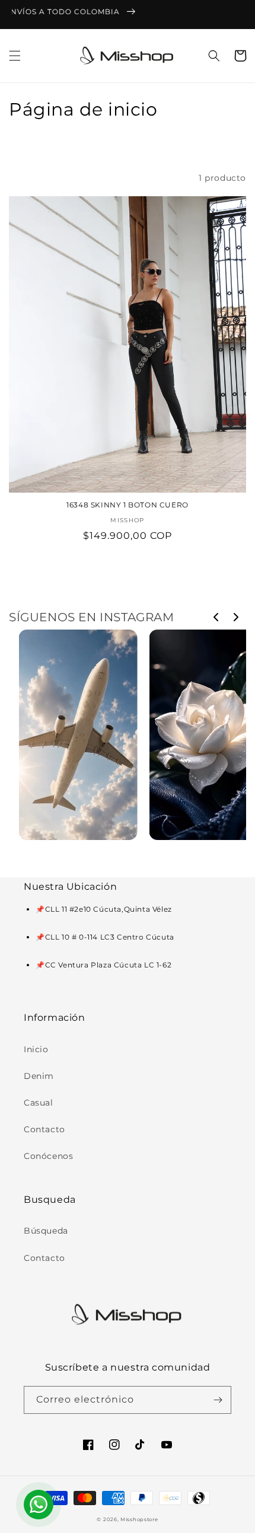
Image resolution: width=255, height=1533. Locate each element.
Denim (39, 1076)
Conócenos (48, 1156)
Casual (38, 1102)
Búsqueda (46, 1230)
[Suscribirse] (218, 1400)
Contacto (44, 1129)
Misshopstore (139, 1519)
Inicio (36, 1049)
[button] (15, 56)
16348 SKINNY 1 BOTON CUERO (127, 504)
